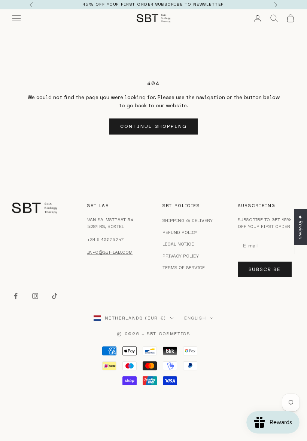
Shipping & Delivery (187, 220)
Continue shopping (153, 126)
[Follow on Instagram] (35, 296)
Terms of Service (183, 267)
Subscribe (265, 269)
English (195, 318)
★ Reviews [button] (301, 227)
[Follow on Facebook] (15, 296)
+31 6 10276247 (105, 239)
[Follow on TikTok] (54, 296)
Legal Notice (178, 244)
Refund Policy (179, 232)
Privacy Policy (180, 256)
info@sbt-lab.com (110, 252)
